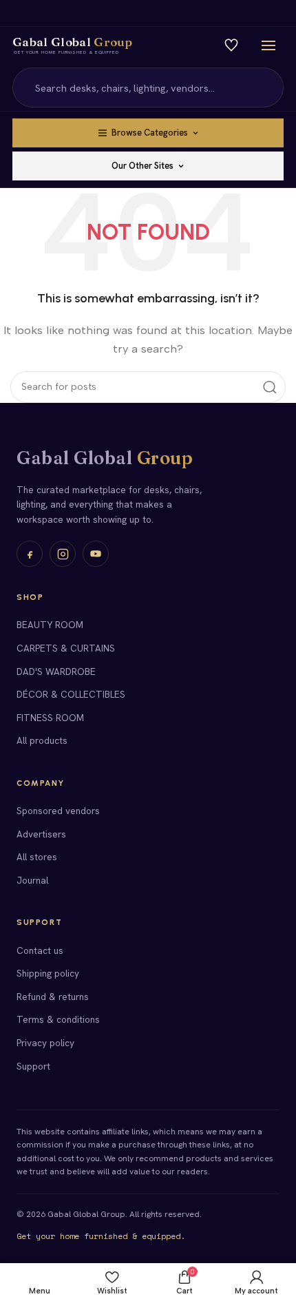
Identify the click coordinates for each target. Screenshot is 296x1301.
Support (33, 1066)
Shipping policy (48, 973)
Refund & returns (53, 996)
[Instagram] (63, 554)
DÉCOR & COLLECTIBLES (71, 694)
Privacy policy (45, 1043)
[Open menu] (268, 45)
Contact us (40, 950)
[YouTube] (96, 554)
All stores (37, 857)
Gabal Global (105, 458)
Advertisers (41, 834)
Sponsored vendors (58, 810)
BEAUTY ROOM (50, 624)
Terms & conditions (58, 1019)
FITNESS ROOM (50, 717)
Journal (32, 880)
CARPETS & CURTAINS (66, 648)
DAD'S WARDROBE (56, 671)
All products (42, 740)
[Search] (265, 87)
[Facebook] (30, 554)
